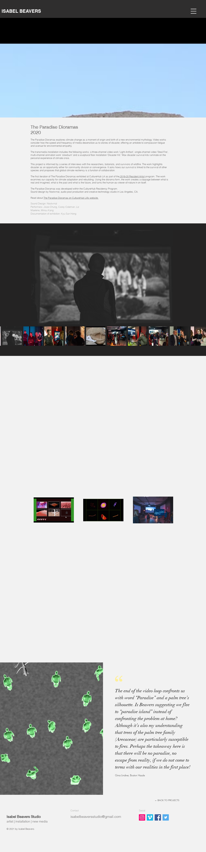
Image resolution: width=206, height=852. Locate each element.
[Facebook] (158, 817)
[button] (193, 11)
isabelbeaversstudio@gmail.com (95, 816)
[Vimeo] (150, 817)
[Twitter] (166, 817)
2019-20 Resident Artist (132, 176)
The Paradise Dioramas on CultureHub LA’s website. (70, 197)
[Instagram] (142, 817)
